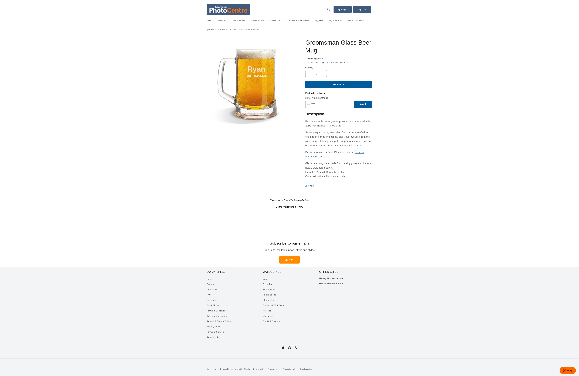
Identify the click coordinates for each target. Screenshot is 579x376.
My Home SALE (224, 29)
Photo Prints (239, 20)
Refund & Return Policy (219, 321)
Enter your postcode (316, 98)
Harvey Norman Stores (331, 283)
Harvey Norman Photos (223, 369)
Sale (209, 20)
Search (210, 284)
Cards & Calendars (354, 20)
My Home (334, 20)
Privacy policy (273, 369)
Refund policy (214, 337)
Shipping (324, 63)
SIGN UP (289, 260)
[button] (328, 9)
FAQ (209, 295)
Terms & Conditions (217, 311)
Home (211, 29)
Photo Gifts (276, 20)
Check (363, 104)
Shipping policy (306, 369)
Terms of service (290, 369)
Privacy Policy (214, 326)
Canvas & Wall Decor (298, 20)
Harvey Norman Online (331, 278)
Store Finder (213, 305)
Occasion (222, 20)
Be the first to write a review (289, 206)
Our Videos (212, 300)
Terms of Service (215, 332)
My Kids (319, 20)
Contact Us (212, 289)
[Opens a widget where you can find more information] (567, 370)
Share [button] (311, 186)
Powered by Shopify (242, 369)
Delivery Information (217, 316)
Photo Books (257, 20)
